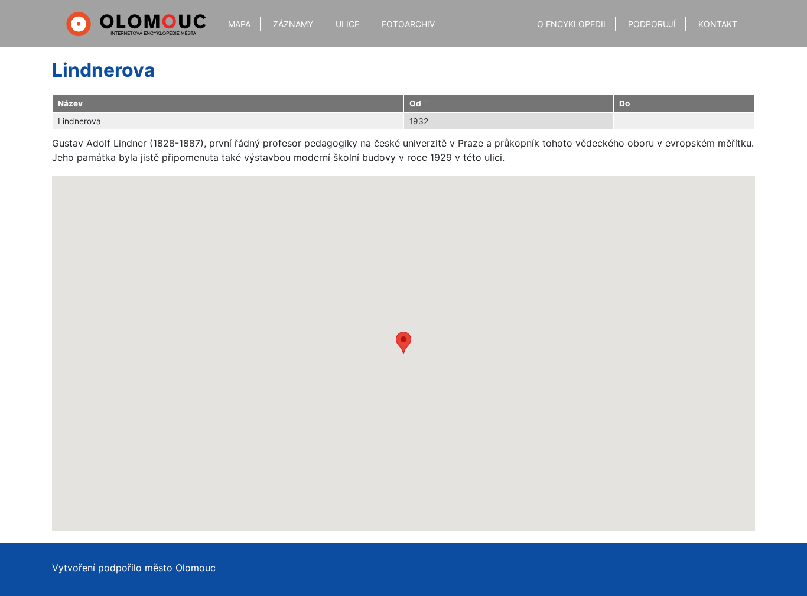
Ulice (347, 24)
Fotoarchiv (408, 24)
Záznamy (293, 24)
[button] (403, 343)
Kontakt (717, 24)
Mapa (239, 24)
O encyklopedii (571, 24)
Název (70, 103)
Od (420, 103)
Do (624, 103)
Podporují (652, 24)
